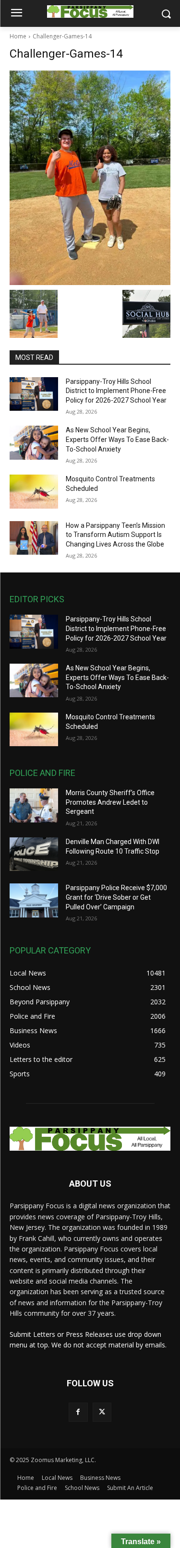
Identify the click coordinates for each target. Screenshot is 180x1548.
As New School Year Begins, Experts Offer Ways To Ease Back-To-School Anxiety (117, 439)
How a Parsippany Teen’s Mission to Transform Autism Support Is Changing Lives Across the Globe (115, 535)
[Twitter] (102, 1412)
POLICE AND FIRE (42, 773)
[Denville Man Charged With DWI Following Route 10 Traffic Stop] (34, 854)
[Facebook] (78, 1412)
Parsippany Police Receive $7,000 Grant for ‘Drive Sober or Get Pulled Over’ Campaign (116, 897)
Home (18, 36)
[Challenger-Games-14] (90, 178)
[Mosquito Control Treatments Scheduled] (34, 491)
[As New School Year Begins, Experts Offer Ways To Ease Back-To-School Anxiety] (34, 442)
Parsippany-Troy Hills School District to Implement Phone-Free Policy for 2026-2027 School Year (116, 391)
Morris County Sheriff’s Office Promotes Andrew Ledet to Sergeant (110, 802)
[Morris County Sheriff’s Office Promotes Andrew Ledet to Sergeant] (34, 805)
